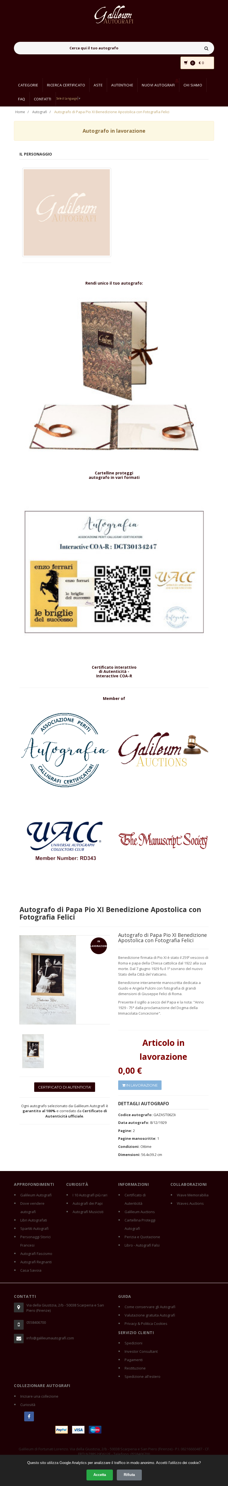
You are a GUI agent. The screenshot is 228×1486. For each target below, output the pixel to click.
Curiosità (27, 1404)
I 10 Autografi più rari (90, 1194)
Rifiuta (129, 1475)
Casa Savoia (30, 1270)
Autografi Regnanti (36, 1261)
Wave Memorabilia (193, 1194)
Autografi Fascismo (36, 1253)
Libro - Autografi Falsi (142, 1245)
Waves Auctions (190, 1203)
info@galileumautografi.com (50, 1337)
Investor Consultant (141, 1351)
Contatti (42, 98)
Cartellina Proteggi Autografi (140, 1224)
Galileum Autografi (36, 1194)
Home (20, 112)
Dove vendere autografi (32, 1207)
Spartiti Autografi (34, 1228)
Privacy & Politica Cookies (146, 1323)
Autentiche (122, 85)
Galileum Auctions (140, 1211)
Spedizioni (133, 1343)
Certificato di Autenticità (135, 1199)
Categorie (28, 85)
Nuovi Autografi (158, 85)
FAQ (21, 98)
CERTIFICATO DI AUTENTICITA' (64, 1087)
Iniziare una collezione (39, 1396)
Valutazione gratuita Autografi (150, 1315)
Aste (98, 85)
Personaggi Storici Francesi (35, 1241)
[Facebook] (29, 1416)
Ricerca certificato (66, 85)
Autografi (39, 112)
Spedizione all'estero (142, 1376)
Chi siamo (193, 85)
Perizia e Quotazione (142, 1236)
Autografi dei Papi (88, 1203)
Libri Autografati (33, 1220)
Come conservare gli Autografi (150, 1306)
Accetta (99, 1475)
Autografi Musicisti (88, 1211)
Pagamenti (134, 1359)
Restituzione (135, 1368)
